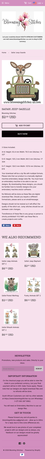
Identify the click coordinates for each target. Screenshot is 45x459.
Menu (7, 3)
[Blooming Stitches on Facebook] (20, 444)
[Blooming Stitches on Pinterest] (24, 444)
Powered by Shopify (32, 450)
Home (4, 52)
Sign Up (39, 369)
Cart (29, 3)
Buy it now (22, 134)
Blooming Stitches (16, 450)
